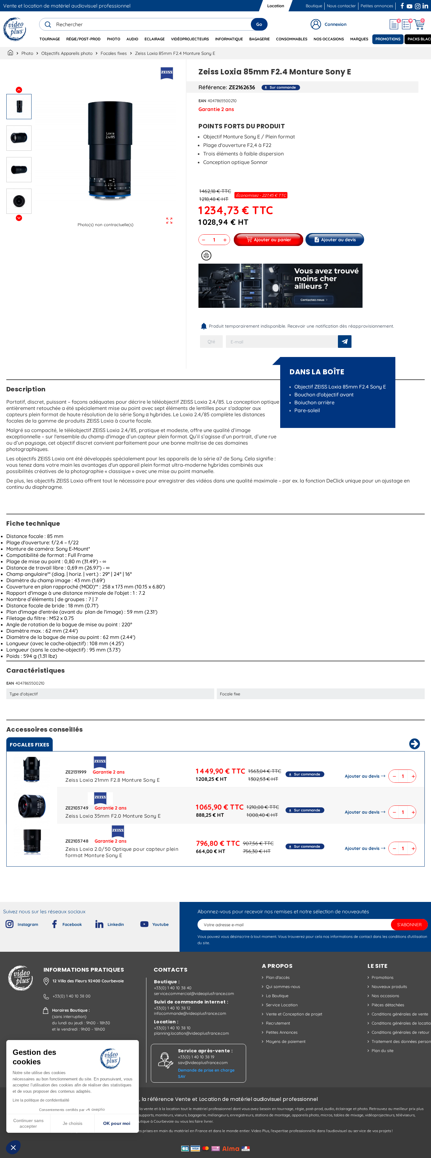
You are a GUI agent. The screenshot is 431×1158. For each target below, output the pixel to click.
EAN (202, 100)
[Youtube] (139, 922)
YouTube (409, 5)
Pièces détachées (388, 1004)
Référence (212, 87)
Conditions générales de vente (400, 1013)
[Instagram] (4, 922)
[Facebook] (49, 922)
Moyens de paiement (285, 1041)
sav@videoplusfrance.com (203, 1062)
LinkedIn (425, 5)
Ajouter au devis (362, 776)
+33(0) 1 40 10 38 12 (172, 1007)
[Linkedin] (94, 922)
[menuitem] (49, 39)
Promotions (382, 977)
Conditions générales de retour (400, 1032)
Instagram (417, 5)
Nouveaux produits (389, 986)
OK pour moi (116, 1123)
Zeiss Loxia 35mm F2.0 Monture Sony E (113, 816)
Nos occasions (385, 995)
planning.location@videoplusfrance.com (191, 1033)
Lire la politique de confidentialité (41, 1100)
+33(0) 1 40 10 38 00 (72, 995)
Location (275, 5)
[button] (13, 1147)
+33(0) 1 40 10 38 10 (172, 1027)
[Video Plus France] (15, 29)
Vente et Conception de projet (294, 1013)
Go (259, 24)
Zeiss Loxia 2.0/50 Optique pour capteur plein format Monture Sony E (121, 852)
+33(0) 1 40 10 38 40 (173, 987)
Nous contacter (341, 5)
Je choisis (72, 1123)
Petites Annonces (282, 1032)
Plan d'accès (278, 977)
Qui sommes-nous (283, 986)
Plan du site (382, 1050)
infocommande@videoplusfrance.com (190, 1013)
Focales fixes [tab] (29, 744)
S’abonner (409, 924)
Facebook (402, 5)
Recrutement (278, 1023)
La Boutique (277, 995)
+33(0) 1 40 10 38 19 (196, 1056)
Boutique (314, 5)
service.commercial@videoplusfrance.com (194, 993)
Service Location (282, 1004)
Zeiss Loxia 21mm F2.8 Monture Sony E (112, 780)
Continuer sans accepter (28, 1123)
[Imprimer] (206, 255)
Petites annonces (377, 5)
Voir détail (32, 771)
